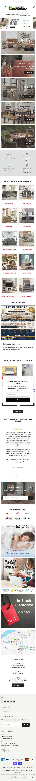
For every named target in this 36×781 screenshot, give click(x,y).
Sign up (18, 399)
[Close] (31, 378)
